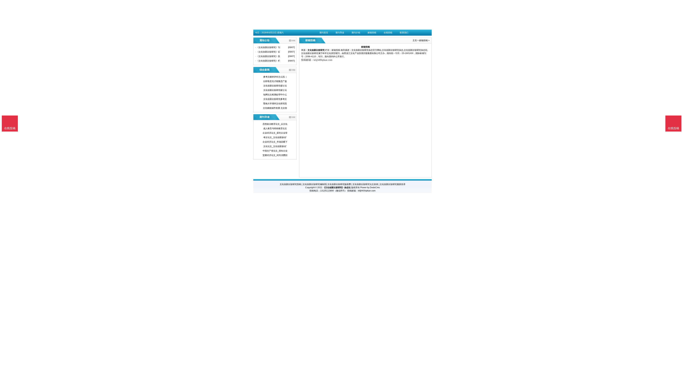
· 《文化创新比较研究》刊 (267, 47)
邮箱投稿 (372, 32)
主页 (415, 40)
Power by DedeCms (370, 187)
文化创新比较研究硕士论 (275, 85)
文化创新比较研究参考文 (275, 99)
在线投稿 (388, 32)
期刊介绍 (356, 32)
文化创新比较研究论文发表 (365, 184)
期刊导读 (340, 32)
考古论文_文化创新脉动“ (275, 137)
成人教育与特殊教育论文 (275, 128)
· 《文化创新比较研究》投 (267, 56)
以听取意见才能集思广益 (275, 81)
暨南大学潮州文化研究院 (275, 103)
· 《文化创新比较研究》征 (267, 52)
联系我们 (404, 32)
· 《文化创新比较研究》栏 (267, 61)
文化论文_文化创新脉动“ (275, 146)
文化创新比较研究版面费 (339, 184)
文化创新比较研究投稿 (290, 184)
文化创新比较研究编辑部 (314, 184)
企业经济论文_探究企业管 (275, 133)
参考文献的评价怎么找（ (275, 77)
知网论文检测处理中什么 (275, 94)
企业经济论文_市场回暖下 (275, 142)
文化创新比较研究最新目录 (392, 184)
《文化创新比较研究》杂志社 (337, 187)
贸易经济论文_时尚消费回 (275, 155)
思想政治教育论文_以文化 (275, 124)
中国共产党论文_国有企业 (275, 151)
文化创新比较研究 (316, 50)
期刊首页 (323, 32)
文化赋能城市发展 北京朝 (275, 108)
